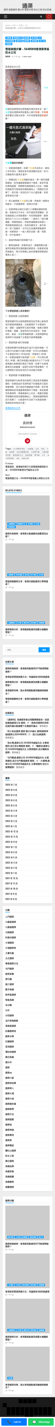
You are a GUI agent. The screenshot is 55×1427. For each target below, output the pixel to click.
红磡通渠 (9, 1041)
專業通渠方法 (18, 38)
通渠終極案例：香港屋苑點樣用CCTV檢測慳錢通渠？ (27, 1223)
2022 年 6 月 (11, 852)
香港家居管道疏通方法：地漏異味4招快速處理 (27, 676)
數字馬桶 (9, 989)
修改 (43, 449)
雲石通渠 (33, 623)
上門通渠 (9, 916)
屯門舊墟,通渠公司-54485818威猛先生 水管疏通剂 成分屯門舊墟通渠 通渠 (27, 759)
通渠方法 (9, 1114)
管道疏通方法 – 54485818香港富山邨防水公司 (27, 476)
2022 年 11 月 (11, 836)
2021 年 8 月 (11, 899)
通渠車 (8, 1140)
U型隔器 (30, 449)
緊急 (49, 16)
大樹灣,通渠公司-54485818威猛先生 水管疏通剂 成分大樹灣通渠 (27, 764)
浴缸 (18, 458)
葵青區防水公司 (12, 408)
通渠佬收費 (10, 1083)
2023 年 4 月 (11, 810)
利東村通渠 (19, 575)
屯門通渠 (30, 524)
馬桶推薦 (41, 623)
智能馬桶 (9, 999)
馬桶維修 (9, 1181)
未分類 (37, 524)
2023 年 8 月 (11, 795)
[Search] (41, 16)
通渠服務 (34, 41)
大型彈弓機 (35, 452)
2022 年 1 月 (11, 873)
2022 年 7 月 (11, 847)
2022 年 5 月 (11, 857)
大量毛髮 (8, 38)
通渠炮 (8, 1124)
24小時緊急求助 (19, 449)
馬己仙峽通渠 (39, 734)
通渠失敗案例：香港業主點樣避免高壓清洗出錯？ (27, 512)
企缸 (37, 449)
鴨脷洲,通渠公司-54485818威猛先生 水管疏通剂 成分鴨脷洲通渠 (27, 749)
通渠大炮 (9, 1098)
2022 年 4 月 (11, 862)
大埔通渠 (9, 942)
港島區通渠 (11, 527)
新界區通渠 (10, 994)
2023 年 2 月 (11, 821)
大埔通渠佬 (10, 947)
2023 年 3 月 (11, 815)
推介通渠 (33, 575)
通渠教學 (27, 41)
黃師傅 (7, 56)
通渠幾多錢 (10, 1103)
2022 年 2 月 (11, 867)
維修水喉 (19, 41)
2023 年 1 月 (11, 826)
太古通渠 (9, 958)
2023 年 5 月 (11, 805)
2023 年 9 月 (11, 789)
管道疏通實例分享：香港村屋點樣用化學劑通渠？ (27, 560)
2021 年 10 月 (11, 888)
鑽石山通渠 (10, 1150)
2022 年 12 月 (11, 831)
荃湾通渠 (9, 1046)
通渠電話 (9, 1145)
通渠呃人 (9, 1088)
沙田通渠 (9, 1015)
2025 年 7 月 (11, 784)
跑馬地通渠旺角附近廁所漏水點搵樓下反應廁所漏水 (27, 724)
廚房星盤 (27, 38)
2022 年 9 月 (11, 841)
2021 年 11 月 (11, 883)
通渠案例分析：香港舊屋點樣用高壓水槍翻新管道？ (27, 608)
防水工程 (42, 41)
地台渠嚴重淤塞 (23, 452)
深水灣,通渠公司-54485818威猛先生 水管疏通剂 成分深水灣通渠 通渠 (27, 744)
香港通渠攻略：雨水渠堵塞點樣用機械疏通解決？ (27, 1364)
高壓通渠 (8, 44)
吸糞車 (11, 452)
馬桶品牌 (9, 1166)
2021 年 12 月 (11, 878)
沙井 (39, 38)
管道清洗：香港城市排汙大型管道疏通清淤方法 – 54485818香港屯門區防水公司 (26, 466)
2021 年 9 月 (11, 893)
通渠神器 (9, 1129)
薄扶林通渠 (10, 1051)
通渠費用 (9, 1134)
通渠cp (8, 1072)
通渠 (27, 5)
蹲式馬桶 (9, 1057)
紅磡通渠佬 (10, 1031)
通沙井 (8, 1062)
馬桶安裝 (9, 1171)
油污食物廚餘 (10, 41)
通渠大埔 (9, 1093)
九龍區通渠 (11, 524)
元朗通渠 (10, 575)
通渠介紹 (9, 1077)
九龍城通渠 (11, 623)
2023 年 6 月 (11, 800)
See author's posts (27, 433)
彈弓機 (34, 38)
